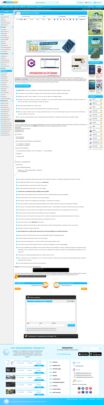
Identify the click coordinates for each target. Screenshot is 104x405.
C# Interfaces (4, 84)
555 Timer (94, 122)
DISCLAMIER (92, 399)
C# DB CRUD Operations (6, 98)
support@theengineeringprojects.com (84, 377)
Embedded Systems (27, 9)
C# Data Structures (5, 31)
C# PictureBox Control (6, 131)
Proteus (94, 106)
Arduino (16, 9)
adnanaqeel (63, 16)
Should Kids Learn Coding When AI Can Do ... (29, 390)
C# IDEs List (4, 20)
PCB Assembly (99, 6)
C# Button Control (5, 107)
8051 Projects (95, 118)
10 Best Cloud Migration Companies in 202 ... (29, 361)
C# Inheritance (4, 78)
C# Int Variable (4, 35)
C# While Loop (4, 56)
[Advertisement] (51, 28)
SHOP (17, 6)
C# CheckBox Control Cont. (6, 123)
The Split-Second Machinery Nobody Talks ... (29, 383)
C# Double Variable (5, 37)
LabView (94, 130)
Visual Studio (95, 114)
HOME (6, 6)
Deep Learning (38, 9)
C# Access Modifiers (5, 92)
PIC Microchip (95, 110)
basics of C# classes (41, 276)
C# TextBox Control (5, 111)
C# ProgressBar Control (6, 135)
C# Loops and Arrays (5, 66)
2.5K (19, 19)
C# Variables (4, 29)
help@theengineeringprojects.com (83, 375)
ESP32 (8, 9)
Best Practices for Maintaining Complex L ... (29, 375)
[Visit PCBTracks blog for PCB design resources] (95, 59)
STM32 (11, 9)
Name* (28, 323)
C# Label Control (5, 113)
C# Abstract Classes (5, 86)
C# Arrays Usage (5, 45)
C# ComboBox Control (6, 109)
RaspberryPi (3, 9)
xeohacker (39, 363)
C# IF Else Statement (5, 60)
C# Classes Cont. (5, 72)
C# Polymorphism (5, 80)
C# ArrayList (4, 43)
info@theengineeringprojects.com (83, 373)
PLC (20, 9)
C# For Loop (4, 64)
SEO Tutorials (95, 145)
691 (85, 19)
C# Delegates (4, 90)
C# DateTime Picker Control (7, 127)
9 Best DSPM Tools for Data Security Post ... (29, 368)
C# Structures (4, 82)
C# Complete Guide (5, 16)
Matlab (94, 126)
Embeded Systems (96, 142)
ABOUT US (40, 6)
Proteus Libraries (45, 9)
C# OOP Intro (4, 96)
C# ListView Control (5, 133)
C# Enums (3, 94)
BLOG (11, 6)
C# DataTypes (3, 27)
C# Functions (2, 68)
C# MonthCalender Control (6, 129)
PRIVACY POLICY (83, 399)
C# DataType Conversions (6, 47)
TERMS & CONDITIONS (72, 399)
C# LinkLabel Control (5, 115)
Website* (54, 323)
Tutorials (30, 363)
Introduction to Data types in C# (66, 283)
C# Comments (4, 51)
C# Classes (4, 70)
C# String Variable (5, 39)
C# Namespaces (5, 76)
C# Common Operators (6, 49)
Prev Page (18, 288)
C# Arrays (3, 41)
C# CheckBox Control (5, 121)
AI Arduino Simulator (97, 9)
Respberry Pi (95, 103)
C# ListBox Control (5, 117)
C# (45, 16)
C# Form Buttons (5, 105)
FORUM (23, 6)
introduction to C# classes (24, 276)
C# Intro (3, 18)
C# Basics (2, 14)
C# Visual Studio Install (6, 22)
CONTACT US (100, 399)
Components (95, 134)
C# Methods (4, 74)
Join (99, 2)
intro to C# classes (33, 276)
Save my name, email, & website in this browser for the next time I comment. (42, 328)
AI (33, 9)
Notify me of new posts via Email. (51, 330)
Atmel (54, 372)
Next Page (83, 288)
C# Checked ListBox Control (7, 125)
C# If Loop (3, 58)
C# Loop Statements (4, 53)
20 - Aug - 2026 (21, 363)
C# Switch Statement (5, 62)
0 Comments (83, 16)
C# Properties (4, 88)
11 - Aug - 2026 (21, 377)
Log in (97, 2)
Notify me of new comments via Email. (35, 330)
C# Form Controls (5, 103)
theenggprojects (79, 366)
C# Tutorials (95, 138)
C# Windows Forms (4, 100)
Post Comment (71, 325)
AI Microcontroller (86, 9)
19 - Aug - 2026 (21, 370)
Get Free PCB (90, 6)
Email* (40, 323)
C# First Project (4, 24)
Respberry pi (56, 365)
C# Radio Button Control (6, 119)
